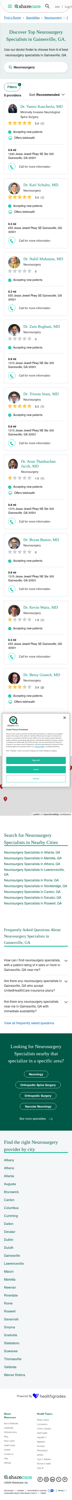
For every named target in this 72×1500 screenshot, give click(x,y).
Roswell (10, 1311)
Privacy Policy (40, 747)
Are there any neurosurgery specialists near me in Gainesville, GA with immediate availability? (31, 1006)
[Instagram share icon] (46, 1480)
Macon (9, 1271)
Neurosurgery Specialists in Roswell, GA (33, 903)
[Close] (64, 717)
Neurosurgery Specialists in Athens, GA (32, 863)
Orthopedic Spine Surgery (38, 1085)
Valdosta (10, 1367)
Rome (8, 1303)
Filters (13, 86)
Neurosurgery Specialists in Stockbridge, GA (35, 886)
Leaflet (36, 814)
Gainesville (12, 1255)
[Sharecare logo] (36, 1477)
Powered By (24, 1396)
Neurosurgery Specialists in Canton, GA (32, 891)
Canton (9, 1199)
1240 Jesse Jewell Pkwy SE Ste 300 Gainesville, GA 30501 (31, 156)
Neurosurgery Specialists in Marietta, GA (33, 858)
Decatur (9, 1231)
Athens (9, 1168)
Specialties (33, 17)
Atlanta (9, 1176)
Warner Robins (14, 1374)
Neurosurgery (53, 17)
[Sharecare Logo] (28, 6)
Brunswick (11, 1191)
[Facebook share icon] (40, 1480)
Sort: (44, 94)
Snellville (10, 1335)
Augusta (10, 1184)
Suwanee (11, 1351)
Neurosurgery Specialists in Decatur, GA (32, 897)
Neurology (36, 1074)
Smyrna (9, 1327)
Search (47, 6)
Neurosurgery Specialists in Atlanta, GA (32, 852)
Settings (36, 779)
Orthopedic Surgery (38, 1096)
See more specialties (33, 1118)
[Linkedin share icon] (52, 1480)
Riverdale (11, 1295)
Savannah (11, 1319)
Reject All (36, 760)
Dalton (8, 1223)
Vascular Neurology (38, 1106)
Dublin (8, 1239)
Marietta (9, 1279)
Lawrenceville (14, 1263)
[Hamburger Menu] (11, 6)
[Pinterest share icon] (65, 1480)
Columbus (11, 1207)
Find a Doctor (12, 17)
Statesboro (11, 1343)
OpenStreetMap (51, 814)
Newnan (10, 1287)
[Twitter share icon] (59, 1480)
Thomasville (12, 1359)
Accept (35, 769)
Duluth (8, 1247)
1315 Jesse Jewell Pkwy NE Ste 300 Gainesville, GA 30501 (31, 365)
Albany (9, 1160)
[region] (36, 750)
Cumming (11, 1215)
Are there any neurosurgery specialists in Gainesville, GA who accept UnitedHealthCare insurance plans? (33, 985)
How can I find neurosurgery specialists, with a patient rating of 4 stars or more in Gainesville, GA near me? (32, 965)
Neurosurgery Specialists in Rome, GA (31, 880)
